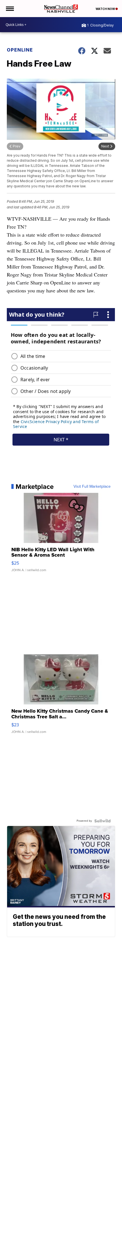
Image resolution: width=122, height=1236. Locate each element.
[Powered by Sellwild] (102, 821)
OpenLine (20, 50)
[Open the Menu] (9, 8)
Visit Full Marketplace (92, 487)
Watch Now (105, 9)
